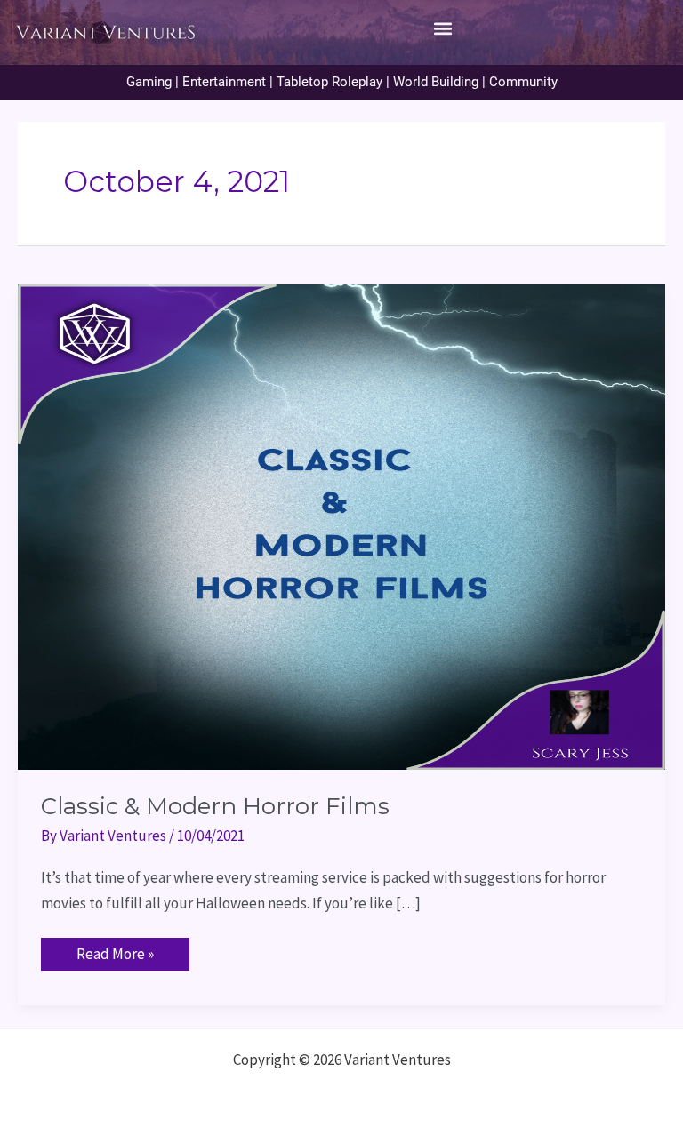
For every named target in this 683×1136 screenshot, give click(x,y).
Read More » (115, 951)
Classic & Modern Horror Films (215, 806)
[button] (442, 28)
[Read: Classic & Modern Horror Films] (341, 525)
